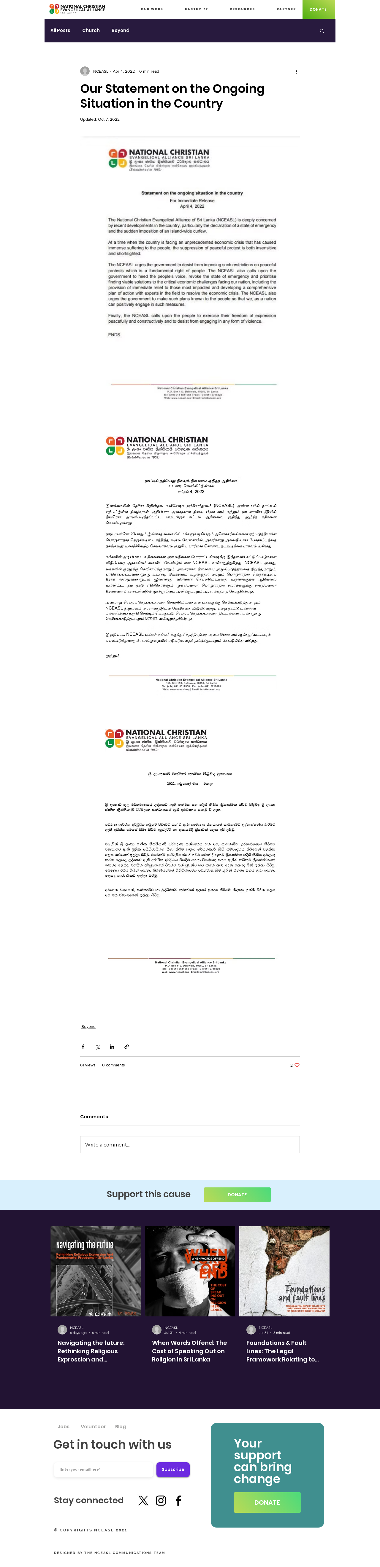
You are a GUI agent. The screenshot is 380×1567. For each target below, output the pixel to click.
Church (91, 30)
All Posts (60, 30)
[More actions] (296, 71)
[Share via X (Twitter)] (97, 1047)
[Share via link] (126, 1047)
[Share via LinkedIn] (112, 1047)
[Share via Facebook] (83, 1047)
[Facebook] (178, 1500)
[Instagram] (161, 1500)
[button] (322, 30)
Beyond (120, 30)
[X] (143, 1500)
